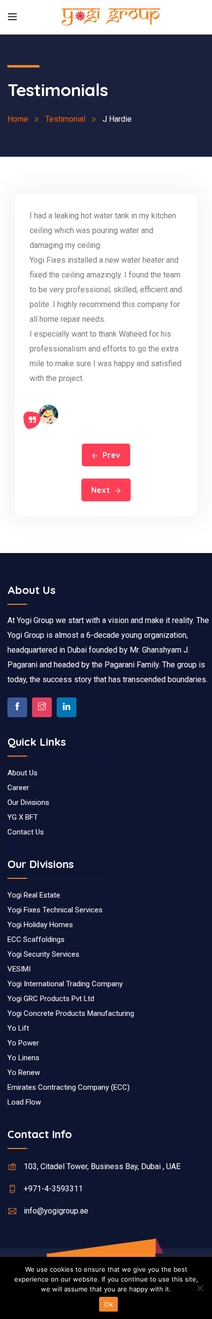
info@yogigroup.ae (56, 1210)
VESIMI (19, 969)
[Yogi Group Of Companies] (111, 17)
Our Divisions (28, 802)
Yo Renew (23, 1072)
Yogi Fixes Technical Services (55, 909)
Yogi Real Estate (33, 895)
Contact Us (25, 832)
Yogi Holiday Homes (40, 924)
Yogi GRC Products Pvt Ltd (50, 998)
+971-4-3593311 (53, 1188)
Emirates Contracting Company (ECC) (68, 1087)
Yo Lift (18, 1028)
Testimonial (65, 119)
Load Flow (24, 1102)
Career (18, 787)
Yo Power (23, 1043)
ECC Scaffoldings (36, 939)
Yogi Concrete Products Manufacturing (70, 1013)
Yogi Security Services (43, 954)
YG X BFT (22, 817)
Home (17, 119)
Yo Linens (23, 1057)
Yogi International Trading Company (65, 983)
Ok (108, 1304)
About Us (22, 772)
